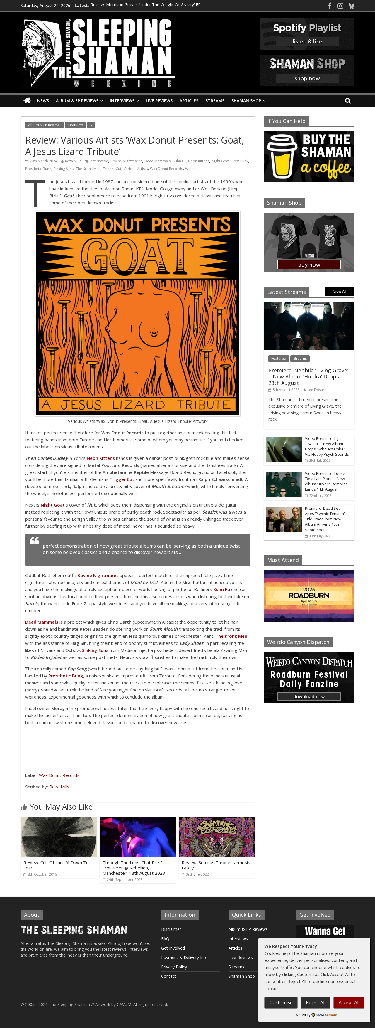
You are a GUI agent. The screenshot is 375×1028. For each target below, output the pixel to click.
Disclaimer (171, 929)
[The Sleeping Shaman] (27, 101)
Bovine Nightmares (126, 161)
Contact (168, 976)
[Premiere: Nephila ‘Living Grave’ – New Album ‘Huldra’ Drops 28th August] (309, 305)
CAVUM (124, 1004)
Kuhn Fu (179, 161)
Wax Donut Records (166, 168)
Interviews (122, 100)
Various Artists (136, 168)
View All (339, 291)
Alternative (99, 161)
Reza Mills (73, 161)
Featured (75, 124)
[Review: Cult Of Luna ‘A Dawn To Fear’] (59, 820)
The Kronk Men (88, 168)
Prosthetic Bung (38, 168)
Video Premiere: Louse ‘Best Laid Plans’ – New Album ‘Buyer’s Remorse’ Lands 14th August (326, 481)
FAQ (165, 938)
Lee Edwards (317, 389)
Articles (189, 100)
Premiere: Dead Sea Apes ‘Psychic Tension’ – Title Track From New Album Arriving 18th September (326, 519)
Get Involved (173, 948)
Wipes (190, 168)
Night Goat (220, 161)
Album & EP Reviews (77, 100)
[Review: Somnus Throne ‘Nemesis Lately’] (217, 820)
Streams (214, 100)
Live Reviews (159, 100)
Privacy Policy (174, 967)
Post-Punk (240, 161)
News (43, 100)
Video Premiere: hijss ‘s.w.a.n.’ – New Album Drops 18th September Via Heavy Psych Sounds (327, 446)
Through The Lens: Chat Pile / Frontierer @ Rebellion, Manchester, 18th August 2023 (134, 867)
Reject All (315, 1002)
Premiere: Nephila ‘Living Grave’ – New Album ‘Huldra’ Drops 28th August (308, 376)
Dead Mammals (157, 161)
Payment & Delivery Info (184, 957)
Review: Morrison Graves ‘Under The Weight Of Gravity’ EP (146, 5)
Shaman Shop (246, 100)
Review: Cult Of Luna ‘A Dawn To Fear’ (56, 865)
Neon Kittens (198, 161)
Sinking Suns (64, 168)
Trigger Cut (112, 168)
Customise (281, 1002)
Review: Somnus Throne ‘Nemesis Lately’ (216, 865)
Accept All (349, 1002)
